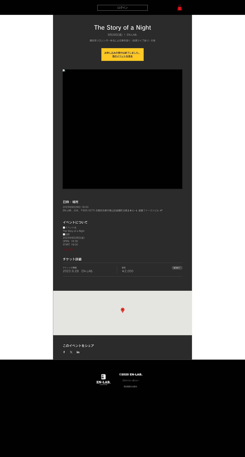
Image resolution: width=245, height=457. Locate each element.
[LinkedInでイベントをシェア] (78, 352)
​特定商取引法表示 (130, 386)
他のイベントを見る (122, 56)
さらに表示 (68, 249)
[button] (179, 7)
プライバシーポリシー (130, 380)
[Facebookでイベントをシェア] (64, 352)
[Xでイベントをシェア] (71, 352)
